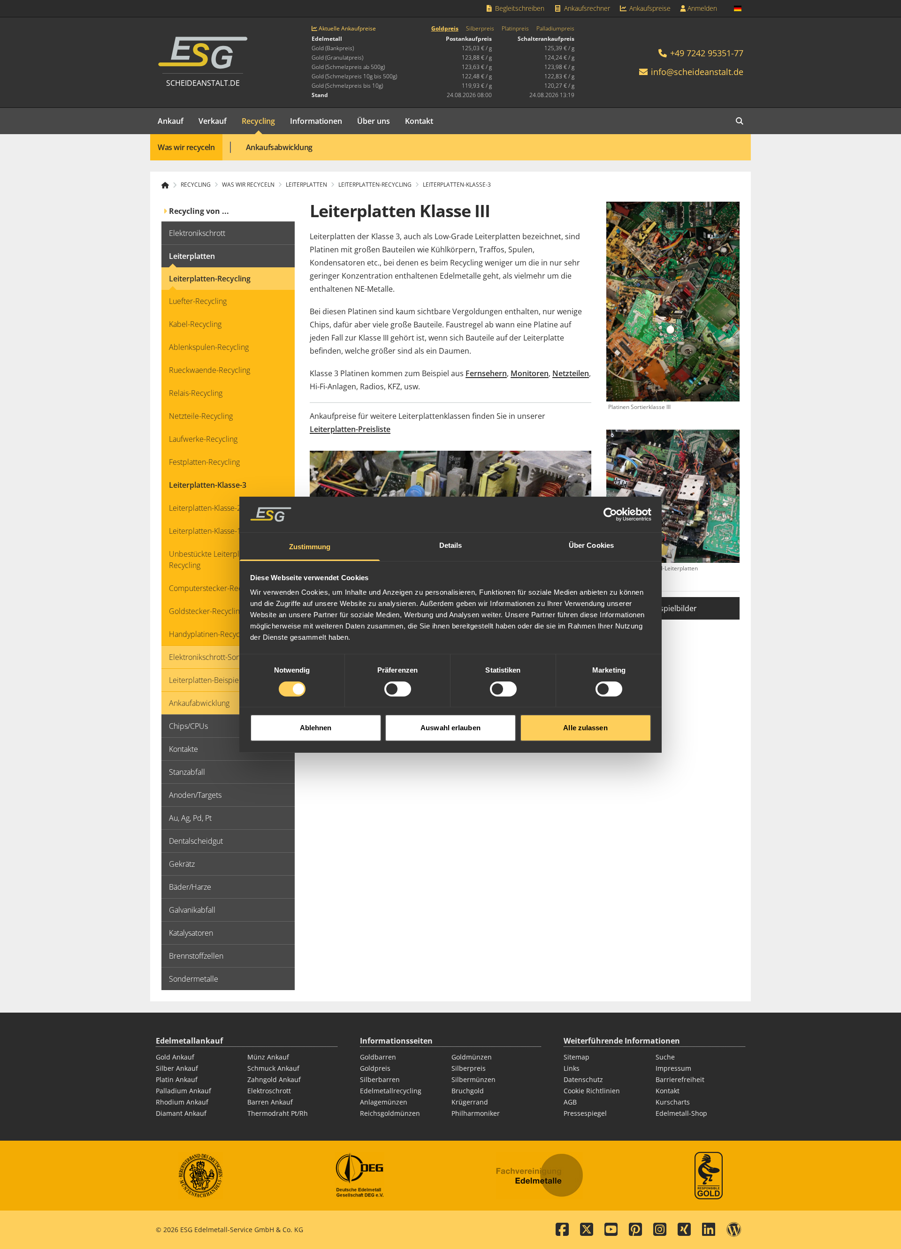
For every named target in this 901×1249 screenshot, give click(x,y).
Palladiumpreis (555, 28)
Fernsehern (486, 373)
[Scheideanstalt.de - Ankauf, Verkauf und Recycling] (169, 185)
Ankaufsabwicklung (279, 147)
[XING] (684, 1229)
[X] (586, 1229)
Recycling (258, 121)
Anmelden (701, 8)
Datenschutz (583, 1079)
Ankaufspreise (649, 8)
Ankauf (170, 121)
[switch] (397, 688)
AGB (570, 1102)
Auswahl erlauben (450, 728)
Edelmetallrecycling (390, 1090)
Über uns (373, 121)
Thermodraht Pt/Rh (277, 1113)
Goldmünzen (471, 1056)
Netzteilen (570, 373)
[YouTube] (611, 1229)
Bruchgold (467, 1090)
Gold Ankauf (175, 1056)
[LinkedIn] (708, 1229)
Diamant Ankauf (181, 1113)
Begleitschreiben (518, 8)
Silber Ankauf (177, 1068)
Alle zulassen (585, 728)
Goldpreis (444, 28)
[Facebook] (562, 1229)
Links (572, 1068)
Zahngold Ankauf (274, 1079)
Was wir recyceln (186, 147)
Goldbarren (378, 1056)
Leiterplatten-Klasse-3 (457, 185)
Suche (665, 1056)
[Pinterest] (635, 1229)
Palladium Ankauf (183, 1090)
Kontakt (419, 121)
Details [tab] (450, 545)
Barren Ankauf (270, 1102)
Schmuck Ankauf (273, 1068)
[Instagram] (659, 1229)
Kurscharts (673, 1102)
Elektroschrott (269, 1090)
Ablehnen (316, 728)
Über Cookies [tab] (591, 545)
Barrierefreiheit (680, 1079)
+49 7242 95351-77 (705, 53)
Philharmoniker (475, 1113)
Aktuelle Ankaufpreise (346, 28)
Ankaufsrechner (586, 8)
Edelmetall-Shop (681, 1113)
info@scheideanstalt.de (697, 71)
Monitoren (530, 373)
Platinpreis (515, 28)
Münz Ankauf (268, 1056)
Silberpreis (480, 28)
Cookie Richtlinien (592, 1090)
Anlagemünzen (383, 1102)
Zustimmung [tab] (310, 547)
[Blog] (734, 1229)
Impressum (673, 1068)
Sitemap (576, 1056)
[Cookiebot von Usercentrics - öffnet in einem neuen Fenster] (610, 514)
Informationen (316, 121)
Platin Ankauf (177, 1079)
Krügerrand (469, 1102)
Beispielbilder (673, 608)
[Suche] (739, 121)
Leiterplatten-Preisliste (350, 429)
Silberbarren (380, 1079)
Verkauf (213, 121)
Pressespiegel (585, 1113)
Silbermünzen (473, 1079)
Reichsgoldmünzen (390, 1113)
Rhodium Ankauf (182, 1102)
